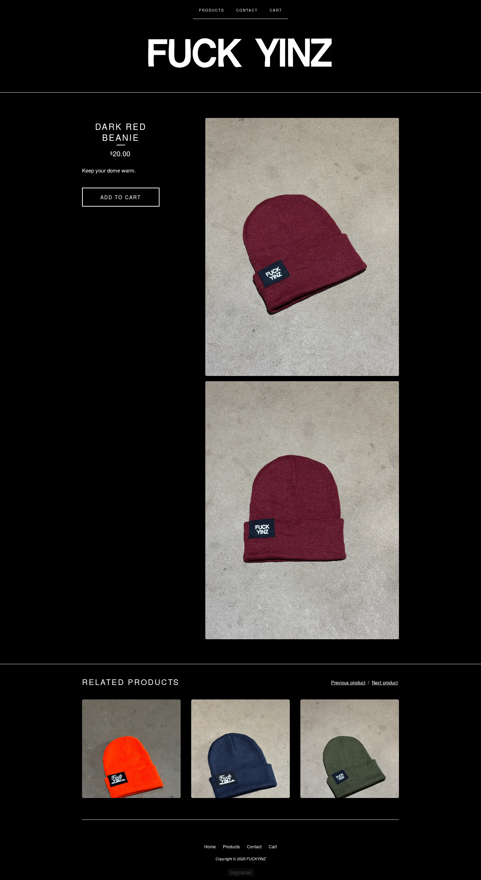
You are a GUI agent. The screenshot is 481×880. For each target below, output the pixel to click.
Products (211, 10)
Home (210, 846)
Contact (247, 10)
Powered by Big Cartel (241, 872)
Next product (385, 682)
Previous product (348, 682)
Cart (276, 10)
